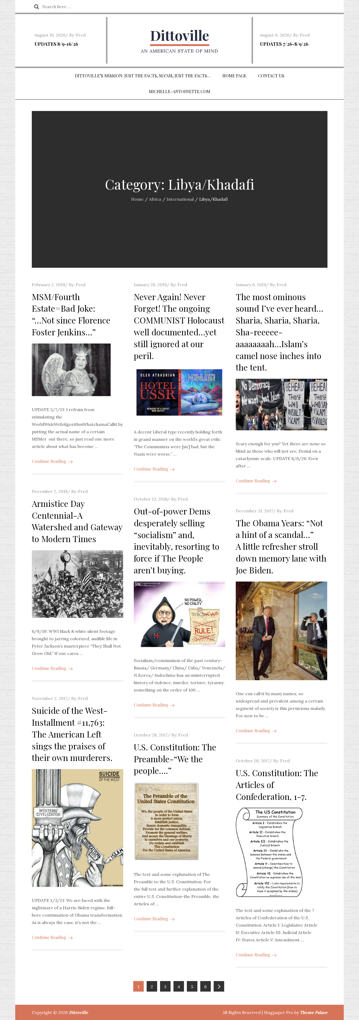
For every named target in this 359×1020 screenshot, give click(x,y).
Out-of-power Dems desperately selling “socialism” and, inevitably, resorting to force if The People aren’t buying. (176, 540)
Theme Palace (313, 1012)
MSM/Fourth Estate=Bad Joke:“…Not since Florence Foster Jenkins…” (71, 314)
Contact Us (271, 75)
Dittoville (179, 35)
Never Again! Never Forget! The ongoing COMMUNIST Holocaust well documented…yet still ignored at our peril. (179, 326)
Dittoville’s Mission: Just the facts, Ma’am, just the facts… (143, 75)
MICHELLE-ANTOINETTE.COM (179, 91)
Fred (81, 35)
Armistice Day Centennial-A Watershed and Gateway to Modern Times (77, 521)
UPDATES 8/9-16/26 (56, 44)
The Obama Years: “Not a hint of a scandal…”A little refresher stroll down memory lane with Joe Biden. (281, 546)
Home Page (234, 75)
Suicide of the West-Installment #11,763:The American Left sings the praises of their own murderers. (72, 734)
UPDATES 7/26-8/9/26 (284, 44)
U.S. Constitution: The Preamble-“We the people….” (175, 758)
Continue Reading (49, 461)
